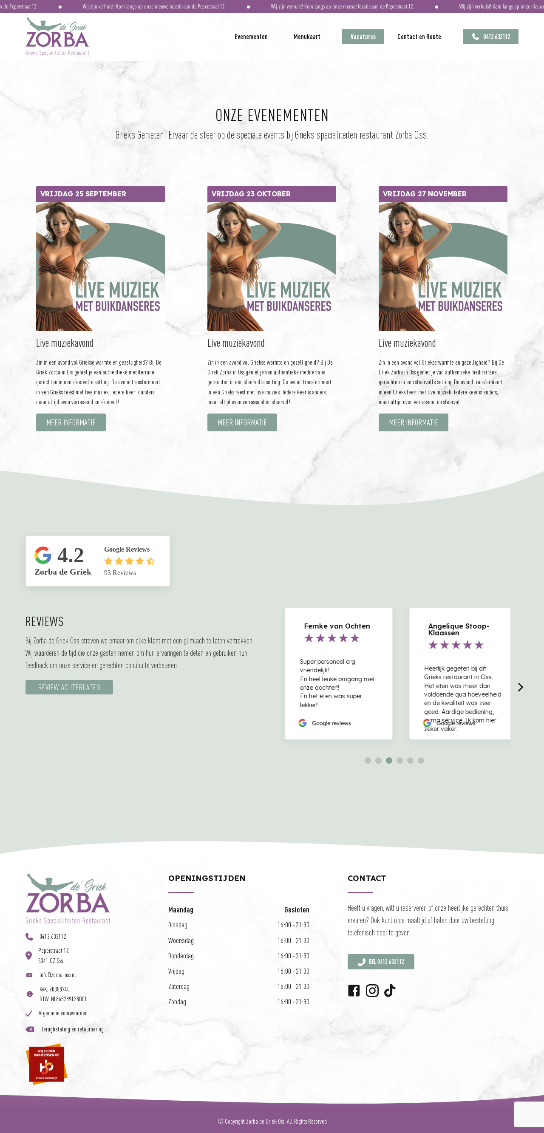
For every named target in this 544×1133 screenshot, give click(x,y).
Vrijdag (176, 970)
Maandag (180, 909)
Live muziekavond (65, 343)
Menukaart (307, 36)
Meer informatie (71, 422)
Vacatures (363, 36)
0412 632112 (496, 36)
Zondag (177, 1001)
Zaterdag (179, 986)
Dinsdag (177, 924)
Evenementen (251, 36)
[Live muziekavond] (100, 265)
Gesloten (296, 909)
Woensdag (181, 940)
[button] (368, 760)
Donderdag (181, 955)
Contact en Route (419, 36)
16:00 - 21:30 (293, 924)
